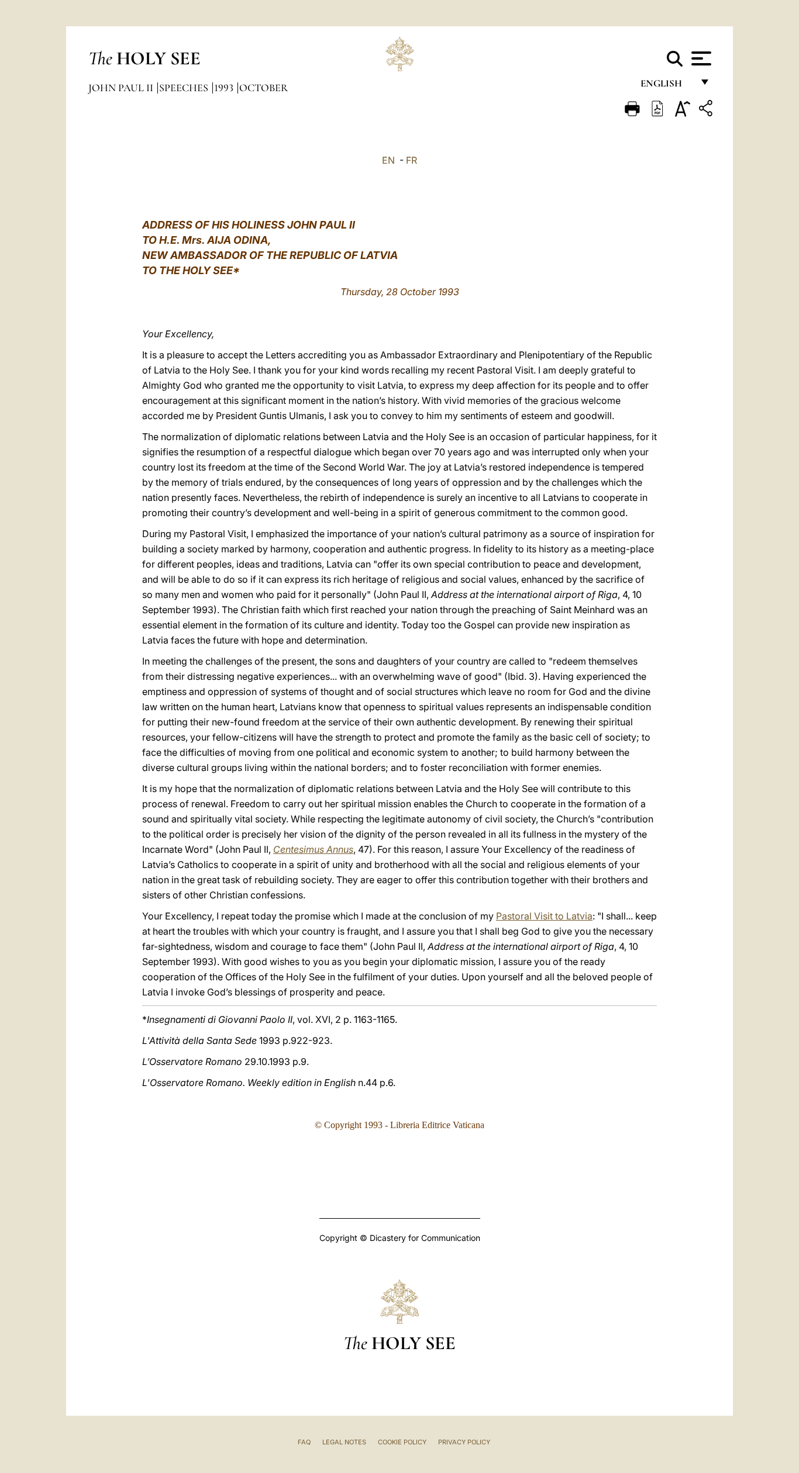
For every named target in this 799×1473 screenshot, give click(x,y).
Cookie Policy (402, 1442)
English (666, 86)
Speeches (185, 87)
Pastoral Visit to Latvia (544, 916)
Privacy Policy (464, 1442)
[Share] (707, 110)
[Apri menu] (699, 58)
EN (388, 160)
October (263, 87)
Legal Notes (344, 1442)
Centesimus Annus (313, 849)
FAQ (304, 1442)
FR (411, 160)
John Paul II (122, 87)
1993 (225, 87)
